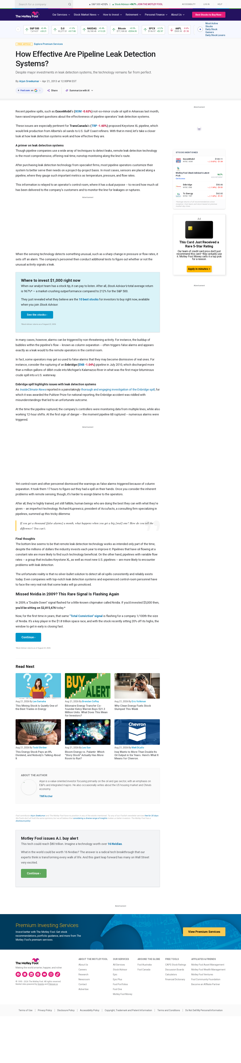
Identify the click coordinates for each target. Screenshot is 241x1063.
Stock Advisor (120, 969)
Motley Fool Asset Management (207, 964)
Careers (83, 969)
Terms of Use (25, 1010)
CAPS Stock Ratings (175, 964)
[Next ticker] (200, 29)
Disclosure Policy (66, 1010)
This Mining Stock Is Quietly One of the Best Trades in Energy (37, 707)
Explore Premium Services (48, 44)
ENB (81, 364)
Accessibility (188, 4)
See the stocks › (37, 314)
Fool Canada (144, 969)
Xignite (41, 984)
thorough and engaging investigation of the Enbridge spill (118, 389)
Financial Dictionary (175, 979)
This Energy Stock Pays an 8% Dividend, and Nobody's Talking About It (38, 755)
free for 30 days (151, 815)
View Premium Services (204, 931)
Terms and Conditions (168, 1010)
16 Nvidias (115, 844)
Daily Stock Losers (215, 35)
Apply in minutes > (199, 268)
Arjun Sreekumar (29, 81)
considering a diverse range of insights (90, 818)
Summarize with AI (80, 90)
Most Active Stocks (211, 25)
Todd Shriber (40, 747)
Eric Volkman (139, 701)
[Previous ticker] (18, 29)
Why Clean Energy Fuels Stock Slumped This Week (132, 707)
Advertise (84, 989)
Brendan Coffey (90, 701)
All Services (119, 964)
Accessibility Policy (89, 1010)
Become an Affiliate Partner (205, 984)
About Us (83, 964)
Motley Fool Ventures (202, 974)
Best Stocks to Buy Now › (208, 14)
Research (83, 974)
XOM (78, 111)
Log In (206, 4)
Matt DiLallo (138, 747)
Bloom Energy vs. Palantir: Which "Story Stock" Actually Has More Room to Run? (84, 755)
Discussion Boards (174, 969)
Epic (115, 974)
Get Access (180, 179)
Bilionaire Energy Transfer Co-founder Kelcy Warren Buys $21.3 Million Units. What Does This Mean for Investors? (86, 710)
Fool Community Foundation (205, 979)
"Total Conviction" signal (86, 616)
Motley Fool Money (122, 994)
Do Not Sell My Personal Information (204, 1010)
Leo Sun (86, 747)
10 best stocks (89, 299)
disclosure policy (23, 821)
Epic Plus (117, 979)
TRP (94, 125)
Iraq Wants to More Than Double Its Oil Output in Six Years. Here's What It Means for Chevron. (136, 755)
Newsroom (84, 979)
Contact (83, 984)
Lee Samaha (39, 701)
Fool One (117, 989)
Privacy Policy (45, 1010)
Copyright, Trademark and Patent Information (128, 1010)
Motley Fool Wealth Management (208, 969)
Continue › (28, 637)
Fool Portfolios (120, 984)
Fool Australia (145, 964)
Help (220, 4)
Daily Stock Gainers (211, 31)
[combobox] (44, 4)
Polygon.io (53, 984)
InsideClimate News (33, 389)
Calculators (171, 974)
